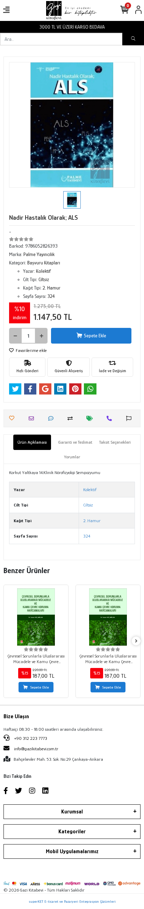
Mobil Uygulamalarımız (72, 851)
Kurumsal (72, 812)
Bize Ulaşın (16, 716)
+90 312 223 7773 (30, 738)
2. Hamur (92, 520)
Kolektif (89, 489)
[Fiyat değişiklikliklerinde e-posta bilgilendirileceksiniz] (91, 418)
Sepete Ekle (95, 335)
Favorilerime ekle (31, 350)
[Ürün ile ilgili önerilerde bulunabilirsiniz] (130, 418)
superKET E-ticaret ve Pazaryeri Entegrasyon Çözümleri (72, 901)
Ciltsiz (88, 505)
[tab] (32, 442)
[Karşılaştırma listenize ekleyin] (72, 418)
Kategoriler (72, 831)
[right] (136, 641)
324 (86, 536)
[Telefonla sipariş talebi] (111, 418)
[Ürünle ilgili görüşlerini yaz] (52, 418)
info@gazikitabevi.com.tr (36, 748)
